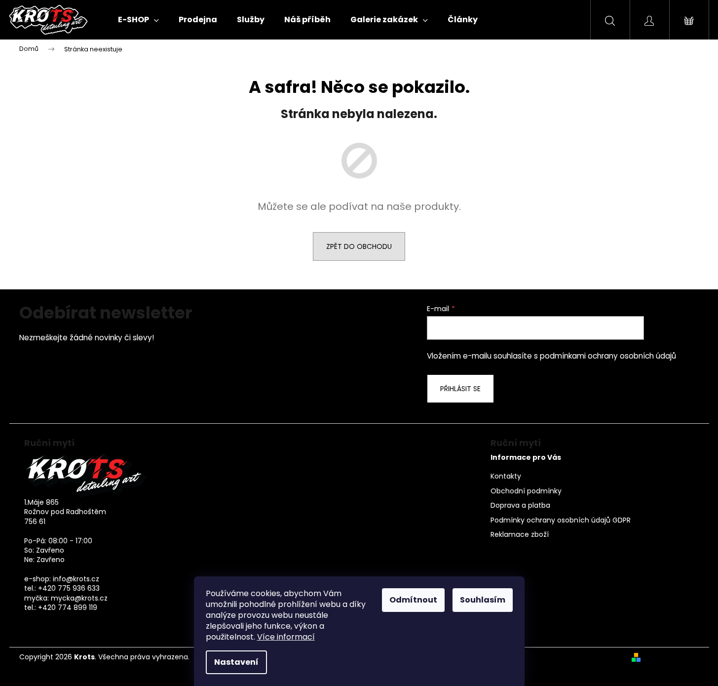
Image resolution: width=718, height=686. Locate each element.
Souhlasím (482, 599)
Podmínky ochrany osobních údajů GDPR (561, 520)
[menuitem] (138, 20)
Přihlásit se (460, 389)
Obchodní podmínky (526, 491)
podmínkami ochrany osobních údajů (608, 356)
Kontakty (506, 476)
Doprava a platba (520, 505)
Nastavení (236, 662)
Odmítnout (413, 599)
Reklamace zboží (520, 534)
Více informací (286, 637)
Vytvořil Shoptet (671, 657)
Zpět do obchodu (359, 246)
